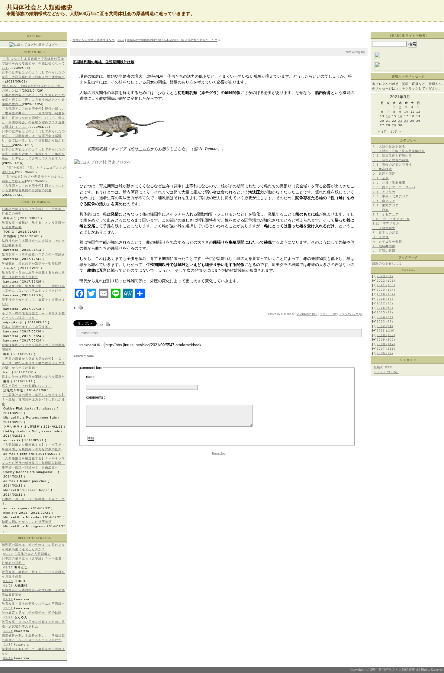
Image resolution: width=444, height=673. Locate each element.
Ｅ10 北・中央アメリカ (391, 219)
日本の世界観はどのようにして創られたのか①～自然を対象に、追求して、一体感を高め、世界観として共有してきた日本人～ (33, 154)
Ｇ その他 (380, 237)
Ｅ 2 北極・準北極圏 (388, 182)
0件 (335, 313)
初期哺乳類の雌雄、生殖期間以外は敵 (103, 62)
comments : (95, 397)
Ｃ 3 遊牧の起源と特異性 (392, 164)
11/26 (8, 644)
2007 (386, 348)
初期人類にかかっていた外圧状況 (27, 521)
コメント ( (326, 313)
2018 (385, 298)
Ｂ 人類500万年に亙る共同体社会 (398, 151)
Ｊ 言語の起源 (383, 250)
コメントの (386, 372)
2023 (385, 276)
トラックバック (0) (350, 313)
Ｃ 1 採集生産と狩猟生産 (392, 155)
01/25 (8, 581)
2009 (386, 339)
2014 (385, 317)
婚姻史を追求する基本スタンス (93, 40)
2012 (385, 326)
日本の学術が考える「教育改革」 (27, 326)
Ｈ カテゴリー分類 (387, 241)
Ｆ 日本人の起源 (385, 232)
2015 (385, 312)
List (100, 325)
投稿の (383, 367)
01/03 (8, 585)
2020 (386, 289)
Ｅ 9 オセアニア (385, 214)
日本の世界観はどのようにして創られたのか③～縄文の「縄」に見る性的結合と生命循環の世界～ (33, 99)
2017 (385, 303)
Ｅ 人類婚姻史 (383, 228)
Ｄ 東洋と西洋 (383, 173)
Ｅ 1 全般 (380, 178)
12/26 (8, 631)
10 (406, 111)
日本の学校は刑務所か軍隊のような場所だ (33, 376)
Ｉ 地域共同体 (383, 246)
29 (394, 125)
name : (91, 377)
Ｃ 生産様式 (382, 169)
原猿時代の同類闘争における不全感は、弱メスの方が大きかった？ (172, 40)
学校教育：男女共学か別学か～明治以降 (32, 263)
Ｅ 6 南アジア (383, 200)
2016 (385, 307)
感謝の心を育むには (387, 263)
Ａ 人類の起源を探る (388, 146)
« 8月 (382, 131)
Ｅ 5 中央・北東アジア (390, 196)
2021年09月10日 (307, 313)
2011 (385, 330)
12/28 (8, 617)
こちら (144, 149)
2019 (386, 294)
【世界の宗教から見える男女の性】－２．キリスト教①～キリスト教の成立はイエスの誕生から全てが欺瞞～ (33, 363)
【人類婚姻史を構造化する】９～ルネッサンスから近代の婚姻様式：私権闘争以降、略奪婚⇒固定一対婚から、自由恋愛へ (33, 463)
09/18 (8, 658)
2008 (386, 344)
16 (400, 116)
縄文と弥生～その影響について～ (27, 385)
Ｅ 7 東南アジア (385, 205)
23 (400, 120)
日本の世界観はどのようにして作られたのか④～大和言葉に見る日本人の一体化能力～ (33, 77)
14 (388, 116)
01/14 (8, 599)
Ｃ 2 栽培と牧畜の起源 (390, 160)
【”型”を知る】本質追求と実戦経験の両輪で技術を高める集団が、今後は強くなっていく (33, 63)
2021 (386, 285)
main (120, 40)
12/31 (8, 608)
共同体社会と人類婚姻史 (32, 553)
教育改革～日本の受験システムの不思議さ (33, 254)
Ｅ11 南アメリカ (385, 223)
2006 (385, 353)
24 (406, 120)
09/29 (8, 553)
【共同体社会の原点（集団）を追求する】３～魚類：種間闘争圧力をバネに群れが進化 (33, 399)
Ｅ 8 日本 (380, 210)
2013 (385, 321)
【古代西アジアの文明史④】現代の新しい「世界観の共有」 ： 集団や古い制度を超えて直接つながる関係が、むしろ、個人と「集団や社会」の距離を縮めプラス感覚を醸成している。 (33, 117)
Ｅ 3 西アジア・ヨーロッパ (393, 187)
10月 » (396, 131)
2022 (386, 280)
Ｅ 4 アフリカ (383, 191)
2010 (386, 335)
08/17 (8, 567)
